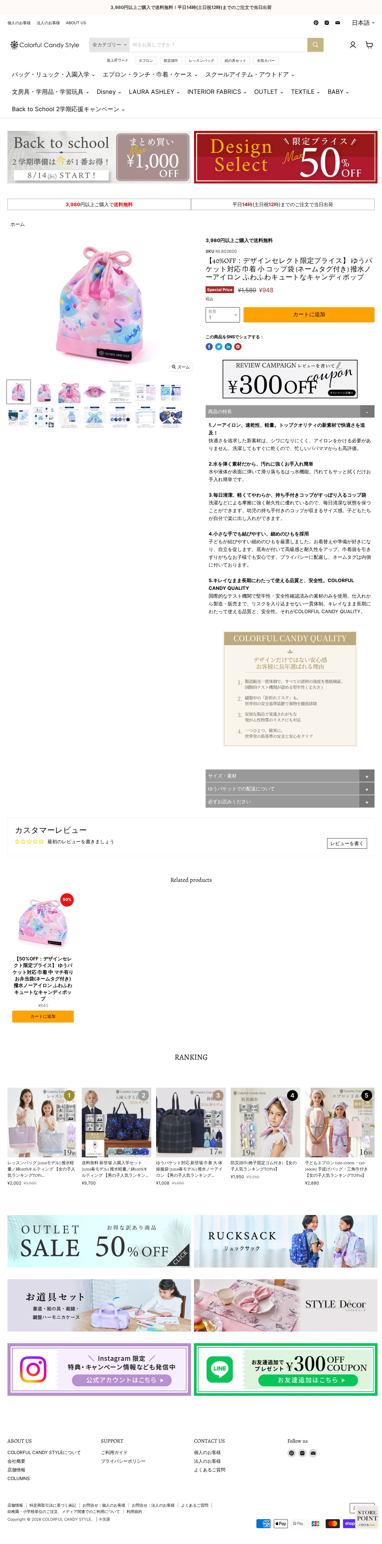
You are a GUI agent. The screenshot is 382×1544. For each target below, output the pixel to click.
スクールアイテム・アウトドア (248, 74)
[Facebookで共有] (209, 346)
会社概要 (16, 1461)
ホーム (17, 224)
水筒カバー (266, 60)
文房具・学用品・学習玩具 (48, 91)
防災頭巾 (171, 60)
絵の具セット (235, 60)
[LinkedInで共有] (228, 346)
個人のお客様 (19, 23)
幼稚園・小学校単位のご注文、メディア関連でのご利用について (63, 1511)
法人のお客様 (48, 23)
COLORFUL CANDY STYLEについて (44, 1452)
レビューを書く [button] (347, 843)
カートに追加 (43, 1017)
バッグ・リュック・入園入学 (51, 74)
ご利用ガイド (114, 1452)
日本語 (361, 22)
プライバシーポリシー (123, 1461)
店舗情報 (16, 1470)
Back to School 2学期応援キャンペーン (66, 109)
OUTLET (267, 91)
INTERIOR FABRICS (215, 91)
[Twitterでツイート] (218, 346)
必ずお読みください (229, 801)
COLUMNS (18, 1478)
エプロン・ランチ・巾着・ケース (148, 74)
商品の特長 (220, 411)
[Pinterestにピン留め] (237, 346)
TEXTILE (303, 91)
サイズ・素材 (222, 776)
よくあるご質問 (209, 1470)
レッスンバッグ (201, 60)
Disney (107, 91)
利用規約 (134, 1511)
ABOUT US (76, 23)
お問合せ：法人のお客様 (153, 1505)
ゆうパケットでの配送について (241, 789)
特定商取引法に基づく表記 (53, 1505)
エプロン (146, 60)
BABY (336, 91)
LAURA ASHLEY (152, 91)
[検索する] (315, 45)
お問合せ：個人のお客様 (104, 1505)
